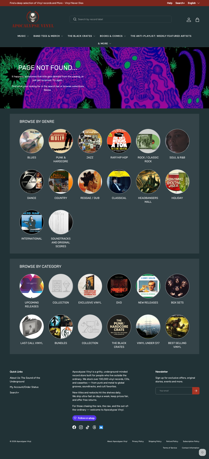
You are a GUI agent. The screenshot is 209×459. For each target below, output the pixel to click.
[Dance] (32, 182)
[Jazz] (90, 141)
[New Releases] (148, 286)
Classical (119, 198)
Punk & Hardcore (60, 159)
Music (22, 36)
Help (169, 3)
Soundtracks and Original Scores (61, 242)
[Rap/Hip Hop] (119, 141)
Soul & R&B (177, 157)
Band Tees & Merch (47, 36)
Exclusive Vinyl (89, 302)
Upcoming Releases (32, 304)
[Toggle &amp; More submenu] (110, 43)
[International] (32, 222)
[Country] (61, 182)
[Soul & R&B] (177, 141)
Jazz (89, 157)
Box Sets (177, 302)
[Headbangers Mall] (148, 182)
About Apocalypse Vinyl (117, 441)
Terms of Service (170, 448)
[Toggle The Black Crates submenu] (94, 36)
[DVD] (119, 286)
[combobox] (120, 19)
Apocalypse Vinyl (24, 441)
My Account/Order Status (24, 387)
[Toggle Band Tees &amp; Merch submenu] (62, 36)
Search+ (180, 3)
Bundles (61, 343)
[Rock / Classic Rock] (148, 141)
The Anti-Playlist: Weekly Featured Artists (161, 36)
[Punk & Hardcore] (61, 141)
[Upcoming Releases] (32, 286)
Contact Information (190, 448)
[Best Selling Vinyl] (177, 327)
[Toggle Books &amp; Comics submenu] (125, 36)
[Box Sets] (177, 286)
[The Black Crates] (119, 327)
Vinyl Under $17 (148, 343)
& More (103, 43)
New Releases (148, 302)
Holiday (177, 198)
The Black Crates (80, 36)
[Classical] (119, 182)
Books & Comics (111, 36)
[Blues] (32, 141)
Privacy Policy (138, 441)
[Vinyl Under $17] (148, 327)
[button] (197, 19)
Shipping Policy (155, 441)
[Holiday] (177, 182)
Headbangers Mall (148, 199)
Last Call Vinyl (32, 343)
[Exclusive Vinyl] (90, 286)
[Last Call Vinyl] (32, 327)
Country (60, 198)
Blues (31, 157)
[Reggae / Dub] (90, 182)
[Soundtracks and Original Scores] (61, 222)
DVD (119, 302)
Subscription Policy (191, 441)
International (31, 238)
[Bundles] (61, 327)
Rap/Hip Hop (119, 157)
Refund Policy (172, 441)
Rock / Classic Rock (148, 159)
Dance (31, 198)
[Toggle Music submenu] (28, 36)
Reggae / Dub (89, 198)
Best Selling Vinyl (177, 344)
